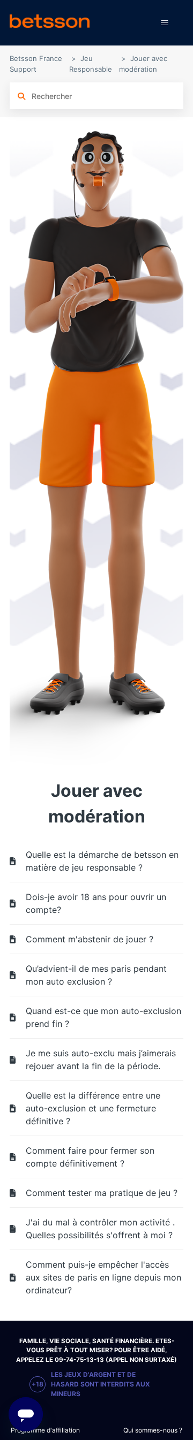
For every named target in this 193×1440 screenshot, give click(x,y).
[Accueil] (50, 23)
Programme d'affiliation (45, 1430)
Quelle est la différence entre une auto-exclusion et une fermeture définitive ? (93, 1108)
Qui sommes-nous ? (152, 1430)
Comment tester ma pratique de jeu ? (101, 1192)
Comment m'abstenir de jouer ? (89, 939)
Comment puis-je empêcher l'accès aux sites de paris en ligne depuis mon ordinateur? (103, 1277)
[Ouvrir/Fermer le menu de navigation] (164, 23)
